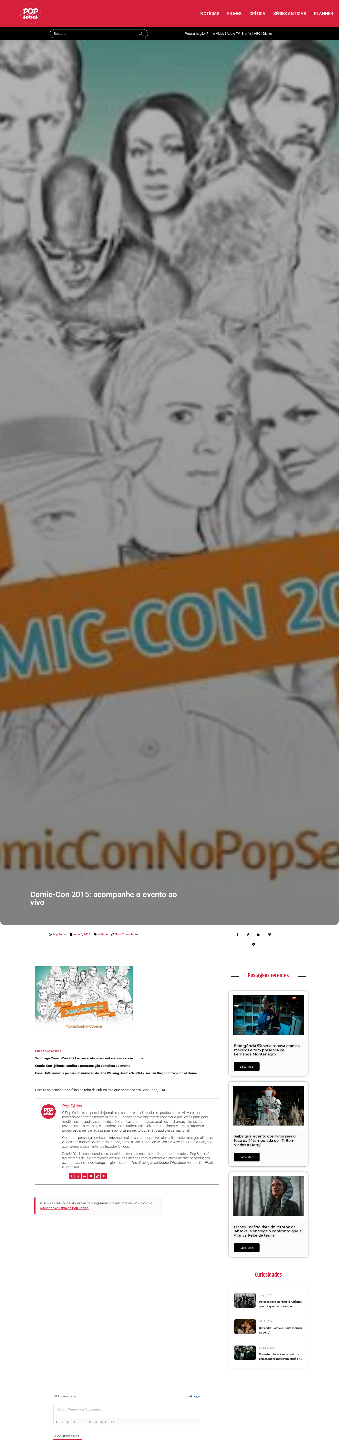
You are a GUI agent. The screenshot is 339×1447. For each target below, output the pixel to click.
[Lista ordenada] (79, 1422)
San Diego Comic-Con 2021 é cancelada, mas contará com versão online (89, 1058)
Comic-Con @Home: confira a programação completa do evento (82, 1066)
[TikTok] (97, 1176)
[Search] (140, 33)
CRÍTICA (257, 13)
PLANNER (323, 13)
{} (106, 1421)
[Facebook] (104, 1176)
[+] (112, 1421)
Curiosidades (268, 1274)
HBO (257, 34)
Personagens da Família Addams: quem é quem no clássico (280, 1304)
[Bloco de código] (95, 1422)
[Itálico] (63, 1422)
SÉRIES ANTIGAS (289, 13)
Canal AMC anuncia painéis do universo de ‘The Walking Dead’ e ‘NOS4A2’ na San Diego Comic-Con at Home (116, 1073)
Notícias (103, 934)
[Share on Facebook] (237, 934)
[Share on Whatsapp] (253, 944)
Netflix (247, 34)
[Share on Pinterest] (269, 934)
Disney (267, 34)
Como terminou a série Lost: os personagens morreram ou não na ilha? (280, 1357)
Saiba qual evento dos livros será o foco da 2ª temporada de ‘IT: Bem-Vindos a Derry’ (265, 1140)
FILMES (234, 13)
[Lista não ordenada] (84, 1422)
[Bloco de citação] (90, 1422)
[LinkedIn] (84, 1176)
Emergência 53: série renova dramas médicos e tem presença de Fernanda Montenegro (267, 1050)
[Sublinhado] (68, 1422)
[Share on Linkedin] (258, 934)
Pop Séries (72, 1106)
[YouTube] (91, 1176)
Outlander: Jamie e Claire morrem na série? (280, 1330)
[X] (72, 1176)
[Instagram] (78, 1176)
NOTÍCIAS (209, 13)
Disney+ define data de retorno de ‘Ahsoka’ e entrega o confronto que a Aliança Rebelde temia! (268, 1231)
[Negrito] (57, 1422)
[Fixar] (74, 1422)
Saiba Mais (247, 1066)
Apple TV (233, 34)
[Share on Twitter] (248, 934)
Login (196, 1396)
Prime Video (215, 34)
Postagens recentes (268, 975)
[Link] (101, 1422)
